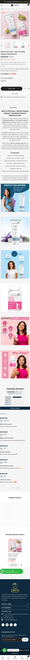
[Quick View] (21, 540)
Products (8, 9)
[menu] (2, 5)
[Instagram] (7, 624)
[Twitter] (15, 624)
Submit (25, 639)
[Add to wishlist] (25, 89)
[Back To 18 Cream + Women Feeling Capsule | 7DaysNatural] (15, 545)
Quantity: (3, 81)
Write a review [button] (15, 408)
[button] (25, 37)
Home (2, 9)
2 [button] (14, 488)
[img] (3, 418)
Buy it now (15, 93)
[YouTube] (11, 624)
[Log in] (24, 5)
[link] (7, 521)
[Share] (28, 89)
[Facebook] (3, 624)
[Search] (6, 5)
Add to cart (11, 88)
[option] (15, 25)
